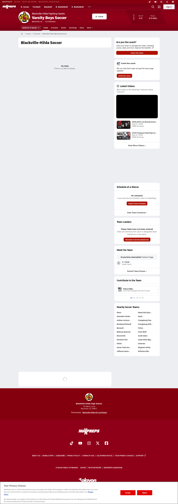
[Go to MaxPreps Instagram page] (89, 443)
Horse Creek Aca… (124, 347)
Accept (128, 493)
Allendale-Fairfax (123, 316)
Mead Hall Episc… (145, 312)
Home (45, 27)
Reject (144, 493)
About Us (36, 455)
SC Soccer (37, 34)
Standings (73, 27)
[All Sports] (89, 7)
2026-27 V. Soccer (29, 27)
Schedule (54, 27)
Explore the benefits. (143, 48)
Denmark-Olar (122, 339)
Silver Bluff (142, 332)
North (140, 316)
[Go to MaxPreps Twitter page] (98, 443)
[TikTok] (149, 1)
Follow (100, 16)
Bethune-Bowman (124, 332)
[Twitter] (167, 1)
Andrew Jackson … (124, 320)
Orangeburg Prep (144, 320)
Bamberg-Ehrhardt (124, 324)
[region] (89, 493)
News (82, 27)
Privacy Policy (73, 455)
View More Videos (136, 145)
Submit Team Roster (136, 271)
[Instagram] (161, 1)
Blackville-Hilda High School (89, 403)
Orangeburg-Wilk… (145, 324)
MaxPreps (7, 2)
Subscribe (60, 455)
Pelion (140, 328)
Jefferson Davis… (123, 351)
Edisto (119, 343)
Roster (63, 27)
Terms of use (88, 455)
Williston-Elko (143, 351)
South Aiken (142, 335)
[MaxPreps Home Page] (22, 34)
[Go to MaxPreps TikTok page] (72, 443)
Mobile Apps (48, 455)
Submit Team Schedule (137, 203)
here (151, 257)
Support (140, 455)
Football (36, 6)
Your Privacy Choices (124, 455)
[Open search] (153, 7)
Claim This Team (137, 53)
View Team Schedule (136, 212)
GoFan (17, 2)
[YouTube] (155, 1)
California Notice (104, 455)
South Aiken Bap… (145, 339)
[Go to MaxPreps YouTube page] (80, 443)
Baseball (48, 6)
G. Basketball (78, 6)
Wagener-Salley (144, 347)
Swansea (141, 343)
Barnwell (120, 328)
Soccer (28, 34)
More (89, 27)
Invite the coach (124, 76)
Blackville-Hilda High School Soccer (55, 34)
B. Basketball (62, 6)
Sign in (169, 7)
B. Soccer (25, 6)
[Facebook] (173, 1)
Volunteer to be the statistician (137, 239)
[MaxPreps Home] (9, 7)
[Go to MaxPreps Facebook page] (106, 443)
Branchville (121, 335)
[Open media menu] (159, 7)
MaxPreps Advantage (49, 2)
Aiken (119, 312)
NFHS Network (29, 2)
